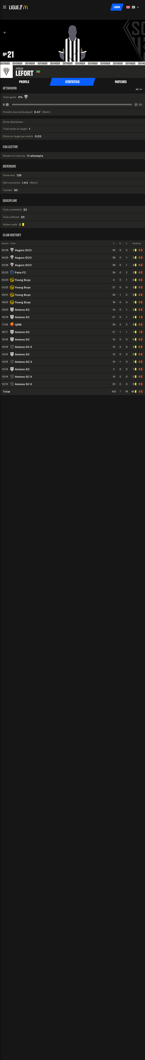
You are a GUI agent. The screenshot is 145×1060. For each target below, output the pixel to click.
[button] (4, 7)
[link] (5, 32)
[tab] (24, 82)
